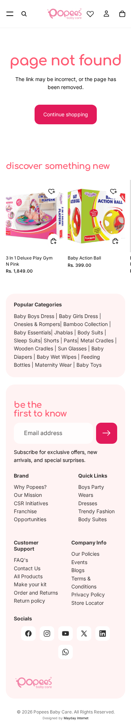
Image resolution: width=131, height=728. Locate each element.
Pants (70, 340)
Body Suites (92, 519)
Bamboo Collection (86, 324)
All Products (28, 576)
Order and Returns (36, 593)
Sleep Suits (27, 340)
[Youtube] (65, 633)
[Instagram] (47, 633)
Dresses (87, 503)
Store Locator (87, 603)
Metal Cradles (97, 340)
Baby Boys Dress (35, 316)
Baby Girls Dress (79, 316)
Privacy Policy (88, 594)
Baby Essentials (32, 332)
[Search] (24, 14)
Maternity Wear (54, 365)
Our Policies (85, 554)
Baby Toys (89, 365)
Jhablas (64, 332)
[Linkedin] (103, 633)
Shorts (52, 340)
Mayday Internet (76, 718)
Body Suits (91, 332)
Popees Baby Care (52, 712)
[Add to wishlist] (51, 191)
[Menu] (10, 14)
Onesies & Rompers (37, 324)
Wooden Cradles (34, 348)
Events (79, 562)
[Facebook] (28, 633)
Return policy (29, 601)
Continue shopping (65, 114)
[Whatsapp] (65, 652)
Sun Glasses (73, 348)
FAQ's (21, 560)
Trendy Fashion (96, 511)
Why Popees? (30, 487)
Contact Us (27, 568)
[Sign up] (106, 433)
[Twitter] (84, 633)
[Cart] (122, 14)
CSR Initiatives (31, 503)
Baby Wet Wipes (57, 357)
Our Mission (28, 495)
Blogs (77, 570)
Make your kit (30, 584)
